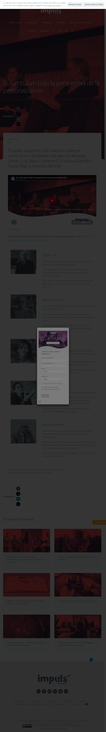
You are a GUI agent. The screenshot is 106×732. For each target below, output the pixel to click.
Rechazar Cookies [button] (75, 4)
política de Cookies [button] (54, 5)
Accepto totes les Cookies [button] (94, 4)
